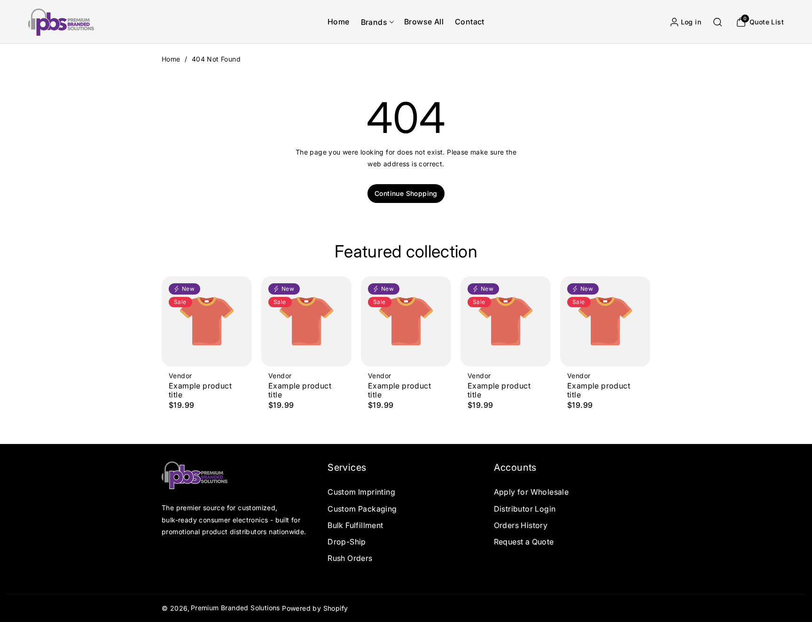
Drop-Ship (347, 541)
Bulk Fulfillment (355, 525)
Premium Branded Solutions (235, 608)
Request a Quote (524, 541)
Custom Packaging (362, 508)
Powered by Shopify (315, 608)
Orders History (521, 525)
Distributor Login (525, 508)
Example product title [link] (200, 390)
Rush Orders (350, 558)
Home (171, 59)
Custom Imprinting (361, 492)
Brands (374, 22)
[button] (376, 22)
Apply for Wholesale (531, 492)
